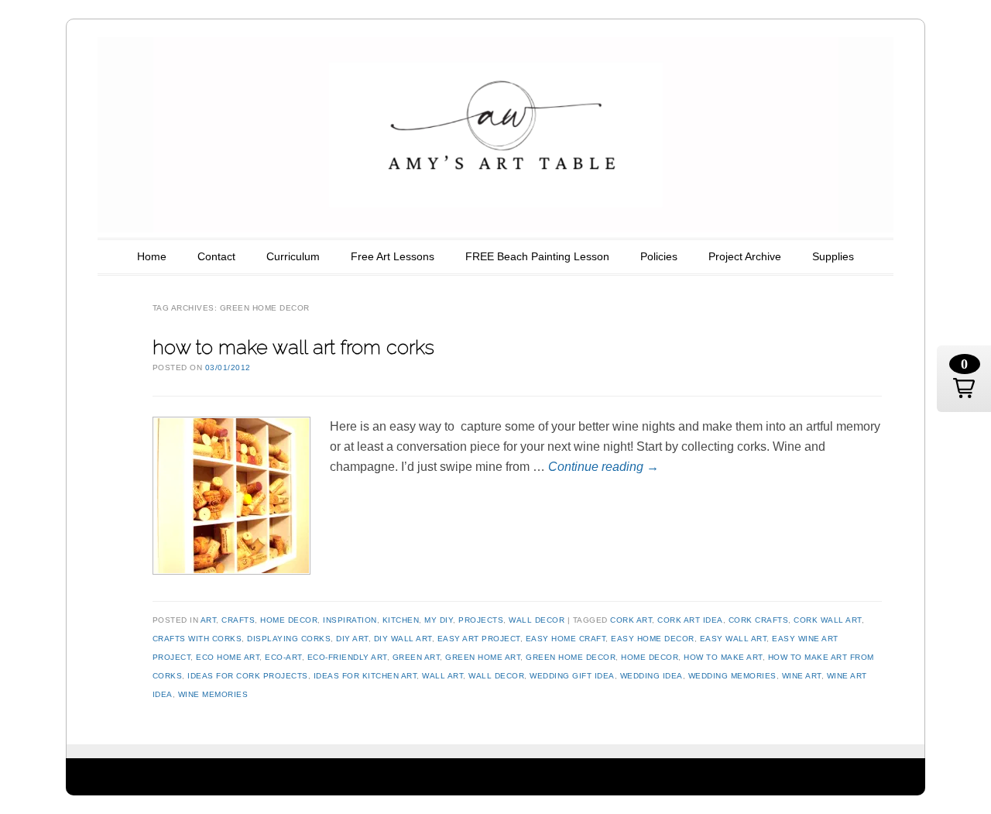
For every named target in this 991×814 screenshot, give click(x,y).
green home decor (571, 657)
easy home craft (566, 638)
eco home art (227, 657)
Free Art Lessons (392, 256)
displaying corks (289, 638)
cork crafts (759, 620)
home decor (288, 620)
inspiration (350, 620)
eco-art (283, 657)
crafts (238, 620)
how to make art (723, 657)
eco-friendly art (347, 657)
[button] (964, 378)
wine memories (213, 694)
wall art (442, 675)
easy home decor (652, 638)
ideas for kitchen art (365, 675)
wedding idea (651, 675)
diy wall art (403, 638)
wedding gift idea (572, 675)
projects (480, 620)
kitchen (401, 620)
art (209, 620)
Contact (216, 256)
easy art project (478, 638)
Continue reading (603, 466)
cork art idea (690, 620)
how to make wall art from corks (293, 347)
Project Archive (744, 256)
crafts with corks (197, 638)
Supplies (833, 256)
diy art (352, 638)
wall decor (536, 620)
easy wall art (733, 638)
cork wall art (828, 620)
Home (151, 256)
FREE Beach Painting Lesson (537, 256)
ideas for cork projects (247, 675)
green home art (482, 657)
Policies (658, 256)
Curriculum (293, 256)
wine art (801, 675)
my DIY (438, 620)
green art (417, 657)
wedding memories (732, 675)
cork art (631, 620)
